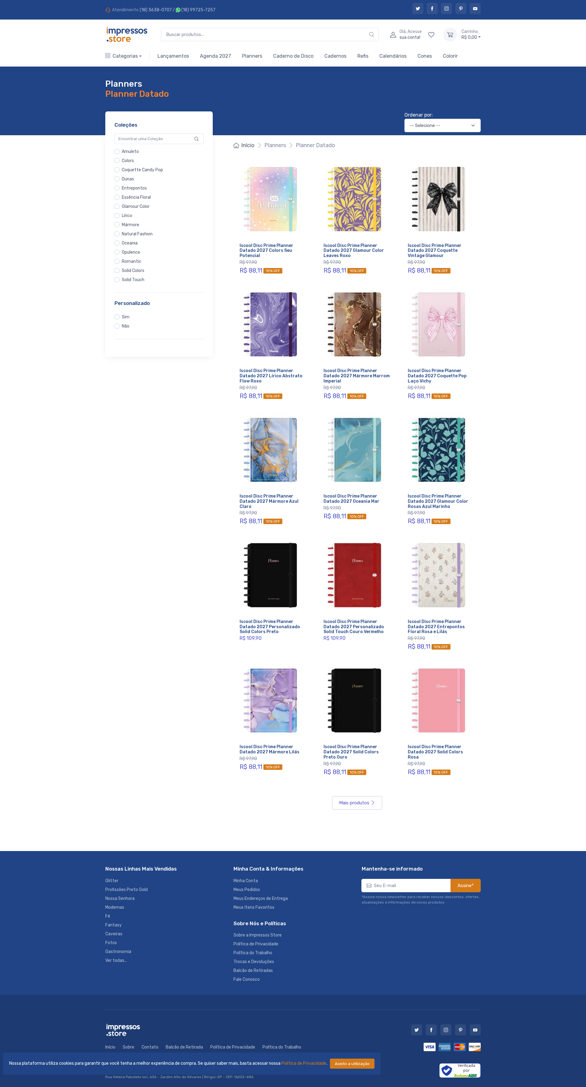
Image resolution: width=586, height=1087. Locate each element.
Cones (425, 56)
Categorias (125, 56)
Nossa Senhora (120, 898)
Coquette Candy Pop (142, 169)
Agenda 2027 (215, 56)
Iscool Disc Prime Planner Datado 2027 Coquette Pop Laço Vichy (437, 376)
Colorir (450, 56)
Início (248, 145)
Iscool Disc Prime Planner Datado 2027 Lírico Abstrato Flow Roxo (271, 376)
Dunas (128, 179)
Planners (252, 56)
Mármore (130, 224)
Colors (128, 160)
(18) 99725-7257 (197, 10)
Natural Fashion (137, 234)
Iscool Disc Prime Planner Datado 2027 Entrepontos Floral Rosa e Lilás (436, 627)
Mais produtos (354, 803)
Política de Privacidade (303, 1063)
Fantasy (113, 925)
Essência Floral (136, 197)
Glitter (111, 880)
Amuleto (130, 151)
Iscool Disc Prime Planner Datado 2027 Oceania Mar (351, 499)
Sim (125, 317)
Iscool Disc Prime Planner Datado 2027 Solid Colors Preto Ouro (351, 752)
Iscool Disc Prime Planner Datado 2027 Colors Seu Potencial (266, 251)
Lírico (127, 215)
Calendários (393, 56)
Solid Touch (133, 279)
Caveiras (113, 934)
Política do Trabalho (252, 952)
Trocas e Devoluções (253, 961)
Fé (107, 916)
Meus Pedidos (246, 889)
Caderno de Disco (293, 56)
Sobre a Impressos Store (257, 935)
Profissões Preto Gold (126, 889)
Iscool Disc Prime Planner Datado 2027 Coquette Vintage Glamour (434, 251)
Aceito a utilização (352, 1063)
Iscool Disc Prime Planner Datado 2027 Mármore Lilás (269, 749)
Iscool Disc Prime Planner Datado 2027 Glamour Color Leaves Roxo (354, 251)
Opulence (131, 252)
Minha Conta (245, 880)
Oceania (130, 243)
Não (125, 326)
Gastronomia (118, 951)
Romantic (131, 261)
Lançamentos (173, 56)
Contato (150, 1047)
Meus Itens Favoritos (253, 907)
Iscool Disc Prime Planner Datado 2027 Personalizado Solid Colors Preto (270, 627)
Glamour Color (136, 206)
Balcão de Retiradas (253, 970)
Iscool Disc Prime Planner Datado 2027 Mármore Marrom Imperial (357, 376)
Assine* (466, 885)
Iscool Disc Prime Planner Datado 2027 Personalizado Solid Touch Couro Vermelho (354, 627)
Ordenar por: (418, 115)
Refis (362, 56)
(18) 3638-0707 (156, 10)
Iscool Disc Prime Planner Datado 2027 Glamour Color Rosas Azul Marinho (438, 501)
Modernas (114, 907)
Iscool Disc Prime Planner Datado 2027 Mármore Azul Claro (269, 501)
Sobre (128, 1047)
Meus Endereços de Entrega (260, 898)
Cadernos (335, 56)
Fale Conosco (246, 979)
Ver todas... (116, 960)
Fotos (111, 942)
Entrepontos (134, 188)
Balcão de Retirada (184, 1047)
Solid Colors (133, 270)
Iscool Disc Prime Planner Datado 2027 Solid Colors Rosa (435, 752)
